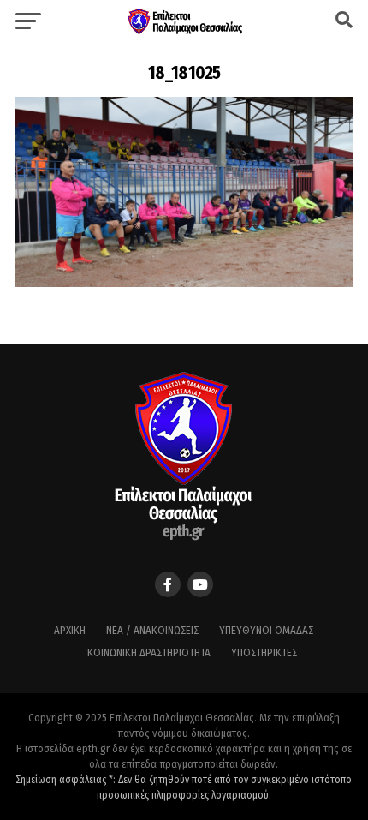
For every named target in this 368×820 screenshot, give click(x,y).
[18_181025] (184, 282)
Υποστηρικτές (264, 652)
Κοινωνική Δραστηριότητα (149, 652)
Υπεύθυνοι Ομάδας (266, 630)
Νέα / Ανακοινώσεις (152, 630)
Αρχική (70, 630)
